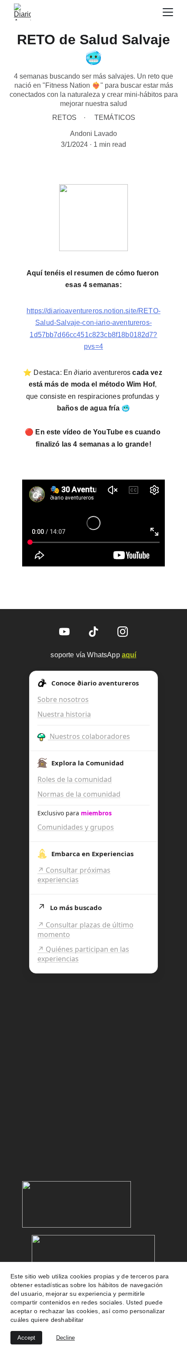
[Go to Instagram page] (122, 631)
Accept (26, 1337)
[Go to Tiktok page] (93, 631)
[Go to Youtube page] (64, 631)
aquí (129, 655)
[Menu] (168, 12)
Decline (65, 1337)
